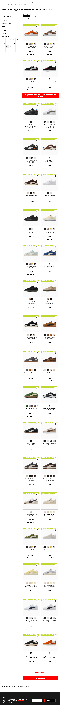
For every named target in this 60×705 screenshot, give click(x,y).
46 (7, 50)
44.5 (17, 46)
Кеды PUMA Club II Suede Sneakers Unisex (49, 338)
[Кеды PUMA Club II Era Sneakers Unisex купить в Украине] (49, 359)
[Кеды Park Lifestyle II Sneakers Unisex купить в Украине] (31, 182)
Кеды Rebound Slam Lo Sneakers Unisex (49, 408)
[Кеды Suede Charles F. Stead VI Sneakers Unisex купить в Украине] (49, 253)
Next (37, 43)
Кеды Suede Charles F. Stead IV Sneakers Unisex (49, 656)
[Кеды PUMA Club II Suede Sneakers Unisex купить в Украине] (49, 323)
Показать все (40, 678)
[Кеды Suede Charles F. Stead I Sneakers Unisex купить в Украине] (31, 642)
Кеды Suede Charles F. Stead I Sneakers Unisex (31, 656)
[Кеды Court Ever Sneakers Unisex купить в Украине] (31, 430)
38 (17, 39)
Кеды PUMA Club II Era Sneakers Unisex (49, 373)
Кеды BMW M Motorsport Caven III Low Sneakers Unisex (31, 126)
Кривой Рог (30, 686)
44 (13, 46)
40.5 (14, 43)
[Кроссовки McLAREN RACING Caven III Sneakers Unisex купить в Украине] (49, 111)
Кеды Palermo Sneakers (31, 408)
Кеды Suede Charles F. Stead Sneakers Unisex (49, 515)
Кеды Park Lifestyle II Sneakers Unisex (31, 196)
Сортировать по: (27, 14)
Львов (25, 686)
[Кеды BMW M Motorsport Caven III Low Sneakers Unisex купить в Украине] (31, 111)
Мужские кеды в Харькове (32, 2)
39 (7, 43)
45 (3, 50)
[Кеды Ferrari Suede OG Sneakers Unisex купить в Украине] (49, 68)
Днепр (11, 686)
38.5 (4, 43)
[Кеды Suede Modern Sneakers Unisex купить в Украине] (31, 288)
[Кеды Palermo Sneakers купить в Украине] (31, 394)
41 (17, 43)
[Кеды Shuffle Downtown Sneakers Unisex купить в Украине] (31, 465)
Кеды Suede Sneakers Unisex (49, 196)
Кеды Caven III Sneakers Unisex (49, 444)
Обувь (22, 2)
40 (10, 43)
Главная (8, 2)
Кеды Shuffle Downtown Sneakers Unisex (31, 479)
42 (3, 46)
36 (7, 39)
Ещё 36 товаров (40, 672)
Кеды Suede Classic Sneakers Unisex (31, 47)
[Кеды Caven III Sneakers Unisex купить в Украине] (49, 430)
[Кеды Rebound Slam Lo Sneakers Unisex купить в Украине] (49, 394)
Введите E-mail (35, 700)
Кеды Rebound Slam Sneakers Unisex (49, 160)
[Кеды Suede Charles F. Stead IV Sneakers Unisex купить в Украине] (49, 642)
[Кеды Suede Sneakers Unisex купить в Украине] (49, 182)
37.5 (14, 39)
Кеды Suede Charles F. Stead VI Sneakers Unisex (49, 267)
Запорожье (20, 686)
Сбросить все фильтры (7, 23)
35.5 (4, 39)
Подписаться (50, 700)
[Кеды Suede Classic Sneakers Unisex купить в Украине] (31, 32)
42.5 (7, 46)
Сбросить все (5, 36)
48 (13, 50)
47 (10, 50)
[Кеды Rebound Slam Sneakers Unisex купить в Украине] (49, 146)
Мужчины (15, 2)
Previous (25, 43)
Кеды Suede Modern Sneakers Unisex (31, 302)
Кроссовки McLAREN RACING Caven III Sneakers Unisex (49, 126)
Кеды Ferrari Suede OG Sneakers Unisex (49, 82)
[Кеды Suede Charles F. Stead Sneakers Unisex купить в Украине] (49, 500)
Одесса (15, 686)
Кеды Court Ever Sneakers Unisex (31, 444)
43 (10, 46)
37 (10, 39)
